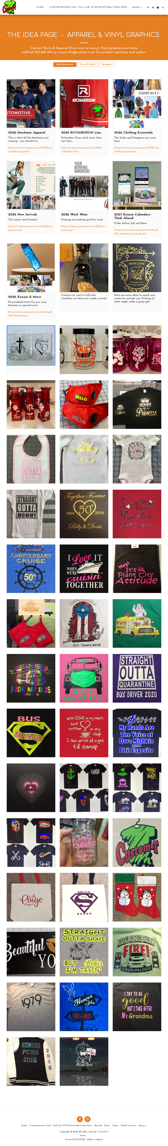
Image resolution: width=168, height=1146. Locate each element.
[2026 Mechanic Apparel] (31, 103)
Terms (83, 1136)
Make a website (95, 1139)
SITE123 (81, 1139)
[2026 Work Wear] (84, 185)
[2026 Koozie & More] (31, 268)
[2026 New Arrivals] (31, 185)
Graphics (107, 64)
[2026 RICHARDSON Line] (84, 103)
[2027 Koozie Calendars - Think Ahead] (137, 185)
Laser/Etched (88, 64)
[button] (147, 7)
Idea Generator (64, 64)
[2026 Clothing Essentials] (137, 103)
